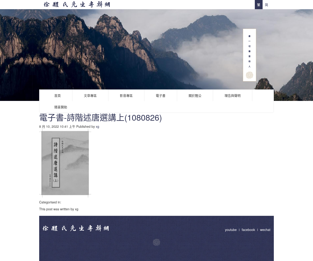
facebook (248, 229)
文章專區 (90, 95)
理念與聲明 (233, 95)
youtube (231, 229)
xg (97, 126)
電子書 (160, 95)
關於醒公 (195, 95)
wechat (265, 229)
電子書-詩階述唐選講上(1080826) (100, 117)
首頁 (57, 95)
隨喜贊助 (60, 107)
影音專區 (126, 95)
